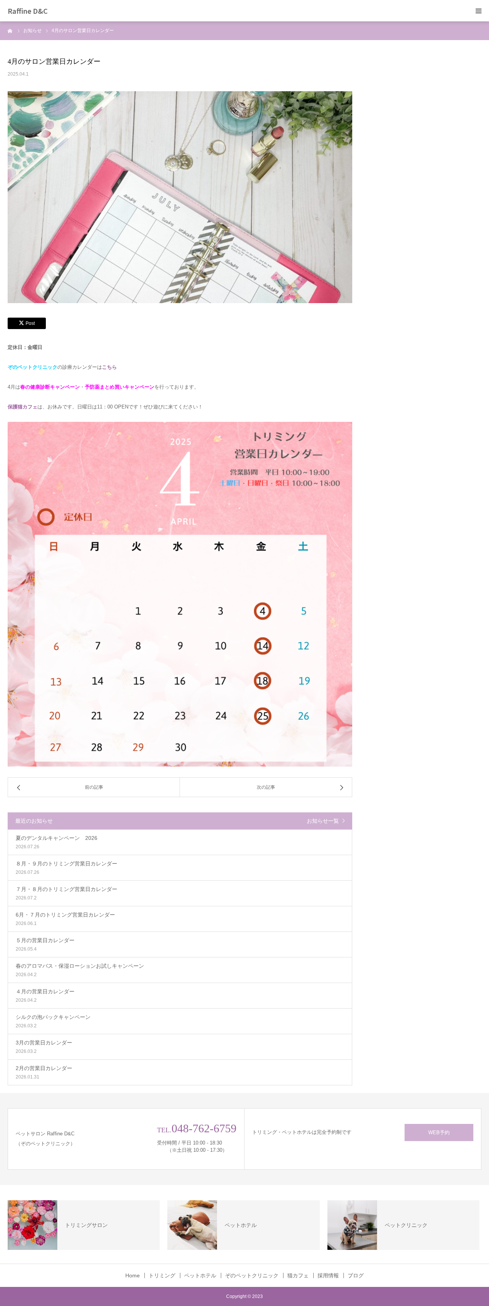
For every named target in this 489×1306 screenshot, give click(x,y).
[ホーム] (10, 30)
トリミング (162, 1275)
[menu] (478, 10)
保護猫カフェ (22, 407)
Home (132, 1275)
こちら (109, 367)
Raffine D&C (28, 10)
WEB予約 (439, 1132)
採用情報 (328, 1275)
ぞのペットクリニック (252, 1275)
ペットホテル (200, 1275)
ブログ (356, 1275)
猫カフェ (298, 1275)
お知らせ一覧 (323, 821)
